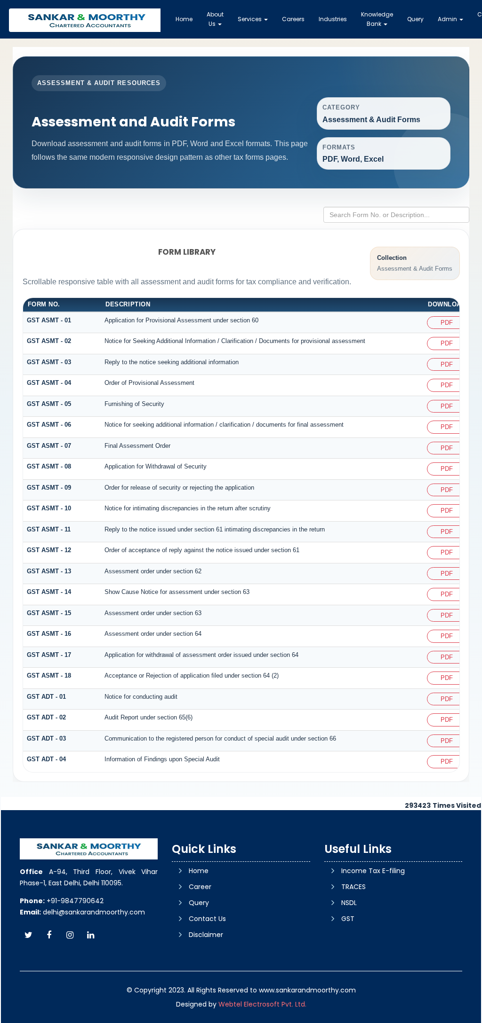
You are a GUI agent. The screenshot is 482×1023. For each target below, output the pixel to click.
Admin (448, 19)
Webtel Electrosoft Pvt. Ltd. (262, 1004)
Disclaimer (206, 934)
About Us (215, 19)
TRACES (353, 886)
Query (415, 19)
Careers (293, 19)
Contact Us (207, 918)
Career (200, 886)
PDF (447, 322)
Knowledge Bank (377, 19)
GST (347, 918)
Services (250, 19)
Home (184, 19)
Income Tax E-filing (373, 870)
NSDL (349, 902)
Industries (333, 19)
